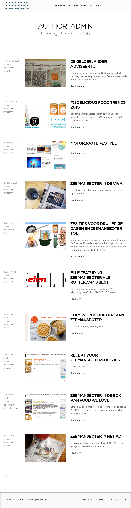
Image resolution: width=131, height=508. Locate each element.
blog (7, 233)
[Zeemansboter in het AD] (45, 460)
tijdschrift (9, 112)
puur (83, 5)
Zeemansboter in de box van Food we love (95, 398)
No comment (8, 68)
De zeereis (73, 5)
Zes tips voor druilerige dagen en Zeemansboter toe (96, 229)
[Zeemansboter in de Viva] (45, 207)
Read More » (77, 86)
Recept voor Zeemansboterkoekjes (95, 358)
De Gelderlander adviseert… (88, 64)
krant (7, 71)
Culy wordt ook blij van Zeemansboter (97, 317)
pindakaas (60, 5)
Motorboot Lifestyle (93, 143)
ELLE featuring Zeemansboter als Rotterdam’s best (90, 278)
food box (14, 408)
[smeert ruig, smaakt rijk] (17, 5)
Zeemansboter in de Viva (96, 183)
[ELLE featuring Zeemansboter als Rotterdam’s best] (45, 288)
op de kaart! (95, 5)
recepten (9, 368)
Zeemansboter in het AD (95, 436)
